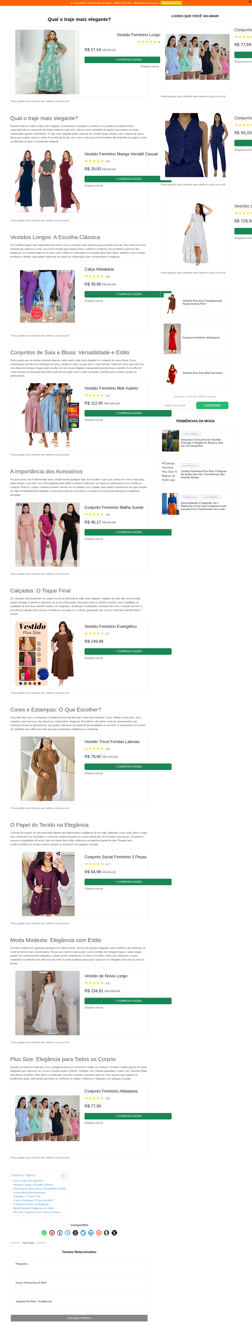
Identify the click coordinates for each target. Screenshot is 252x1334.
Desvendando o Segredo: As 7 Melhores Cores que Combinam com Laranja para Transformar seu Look (204, 506)
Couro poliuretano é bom (31, 1282)
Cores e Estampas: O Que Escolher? (34, 1200)
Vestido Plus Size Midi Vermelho (203, 373)
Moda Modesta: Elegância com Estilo (34, 1208)
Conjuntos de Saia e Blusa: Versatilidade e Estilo (40, 1188)
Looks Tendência (191, 434)
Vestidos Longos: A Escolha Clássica (33, 1184)
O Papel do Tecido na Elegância (31, 1204)
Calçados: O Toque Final (27, 1196)
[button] (44, 1233)
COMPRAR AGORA (129, 59)
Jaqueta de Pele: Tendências (34, 1301)
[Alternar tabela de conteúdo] (62, 1176)
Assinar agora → (171, 3)
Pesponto (21, 1263)
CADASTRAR (212, 405)
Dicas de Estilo (190, 465)
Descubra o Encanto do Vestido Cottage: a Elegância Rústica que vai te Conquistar (202, 442)
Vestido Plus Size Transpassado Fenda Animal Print (202, 302)
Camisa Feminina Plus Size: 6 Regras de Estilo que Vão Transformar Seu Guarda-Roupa (203, 474)
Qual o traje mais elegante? (29, 1180)
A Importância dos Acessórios (29, 1192)
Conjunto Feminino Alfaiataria (201, 337)
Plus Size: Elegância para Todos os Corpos (37, 1212)
